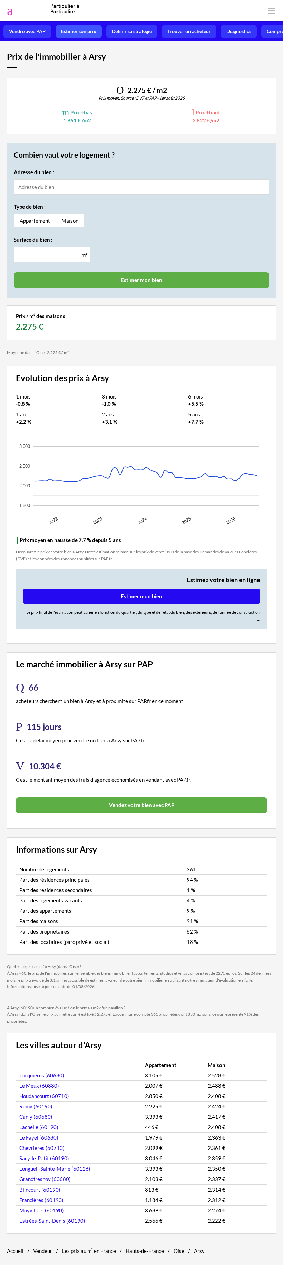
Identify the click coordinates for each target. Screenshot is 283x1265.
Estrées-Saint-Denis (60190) (52, 1221)
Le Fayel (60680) (38, 1137)
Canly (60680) (35, 1117)
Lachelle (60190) (38, 1127)
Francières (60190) (41, 1200)
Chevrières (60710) (42, 1148)
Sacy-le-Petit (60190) (44, 1158)
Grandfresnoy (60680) (45, 1179)
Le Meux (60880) (39, 1086)
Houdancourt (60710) (44, 1096)
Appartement (35, 220)
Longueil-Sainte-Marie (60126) (54, 1168)
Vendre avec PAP (27, 31)
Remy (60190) (35, 1106)
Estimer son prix (78, 31)
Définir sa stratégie (132, 31)
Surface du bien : (33, 239)
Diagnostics (238, 31)
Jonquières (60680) (41, 1075)
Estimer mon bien (141, 596)
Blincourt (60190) (39, 1190)
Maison (69, 220)
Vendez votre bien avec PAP (141, 805)
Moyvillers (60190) (41, 1210)
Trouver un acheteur (189, 31)
